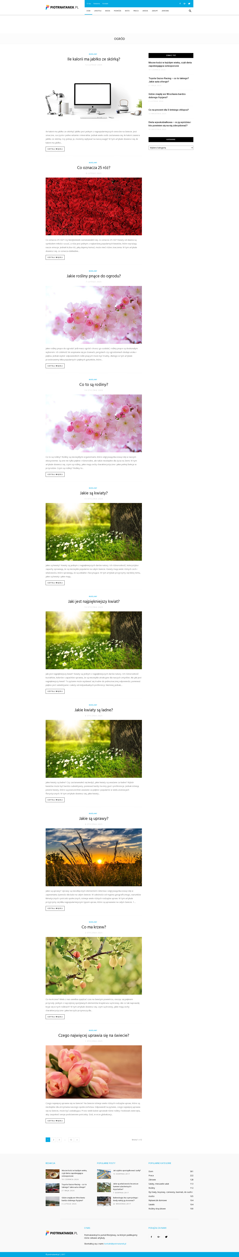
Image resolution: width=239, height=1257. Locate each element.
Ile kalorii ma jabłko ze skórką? (93, 59)
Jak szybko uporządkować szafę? (127, 1170)
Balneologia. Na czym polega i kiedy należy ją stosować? (125, 1199)
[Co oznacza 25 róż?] (94, 206)
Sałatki (151, 1204)
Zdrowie (165, 11)
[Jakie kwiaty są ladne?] (94, 749)
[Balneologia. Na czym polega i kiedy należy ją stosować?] (104, 1201)
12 (71, 1140)
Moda (107, 11)
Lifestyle (97, 11)
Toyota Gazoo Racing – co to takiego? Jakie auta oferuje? (74, 1186)
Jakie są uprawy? (93, 818)
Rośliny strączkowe (157, 1208)
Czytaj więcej (55, 149)
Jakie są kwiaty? (94, 493)
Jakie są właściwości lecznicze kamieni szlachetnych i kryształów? (125, 1186)
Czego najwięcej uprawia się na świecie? (93, 1035)
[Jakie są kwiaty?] (94, 532)
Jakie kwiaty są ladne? (94, 710)
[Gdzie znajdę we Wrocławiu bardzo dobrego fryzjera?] (52, 1201)
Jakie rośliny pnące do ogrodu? (94, 276)
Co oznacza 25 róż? (93, 168)
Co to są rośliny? (93, 384)
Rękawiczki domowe (158, 1200)
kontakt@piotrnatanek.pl (115, 1243)
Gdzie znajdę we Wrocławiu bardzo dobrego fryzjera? (73, 1199)
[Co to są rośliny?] (94, 423)
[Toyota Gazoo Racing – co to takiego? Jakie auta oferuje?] (52, 1188)
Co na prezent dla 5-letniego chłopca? (169, 109)
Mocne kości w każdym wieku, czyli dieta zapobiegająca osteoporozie (74, 1173)
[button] (190, 11)
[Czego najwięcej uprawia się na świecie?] (94, 1072)
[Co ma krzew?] (94, 966)
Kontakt (105, 3)
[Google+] (185, 4)
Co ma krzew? (94, 927)
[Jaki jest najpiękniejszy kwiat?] (94, 640)
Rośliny (93, 54)
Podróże (117, 11)
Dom (88, 11)
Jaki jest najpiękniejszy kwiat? (94, 601)
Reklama (96, 3)
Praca (136, 11)
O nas (89, 3)
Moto (127, 11)
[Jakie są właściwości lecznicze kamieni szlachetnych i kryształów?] (104, 1187)
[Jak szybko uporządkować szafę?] (104, 1174)
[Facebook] (180, 4)
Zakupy (155, 11)
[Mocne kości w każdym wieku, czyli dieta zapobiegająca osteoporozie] (52, 1174)
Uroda (145, 11)
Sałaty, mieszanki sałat (159, 1183)
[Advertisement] (119, 24)
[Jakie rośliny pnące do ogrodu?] (94, 315)
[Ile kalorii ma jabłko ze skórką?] (94, 98)
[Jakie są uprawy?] (94, 857)
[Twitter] (189, 4)
